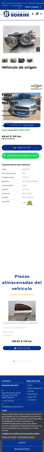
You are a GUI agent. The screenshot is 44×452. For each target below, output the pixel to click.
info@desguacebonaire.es (12, 407)
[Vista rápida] (40, 308)
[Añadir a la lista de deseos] (40, 304)
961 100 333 (9, 401)
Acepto (22, 442)
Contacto (32, 400)
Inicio (30, 385)
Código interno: (9, 126)
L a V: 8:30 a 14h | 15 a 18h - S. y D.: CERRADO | (20, 3)
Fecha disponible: (10, 130)
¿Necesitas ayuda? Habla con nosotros (22, 156)
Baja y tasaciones (35, 388)
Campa (31, 391)
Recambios (32, 394)
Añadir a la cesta (23, 148)
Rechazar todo (22, 449)
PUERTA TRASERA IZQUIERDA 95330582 (20, 323)
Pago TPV (32, 397)
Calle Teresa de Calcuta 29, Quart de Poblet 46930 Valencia (11, 395)
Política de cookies (9, 437)
